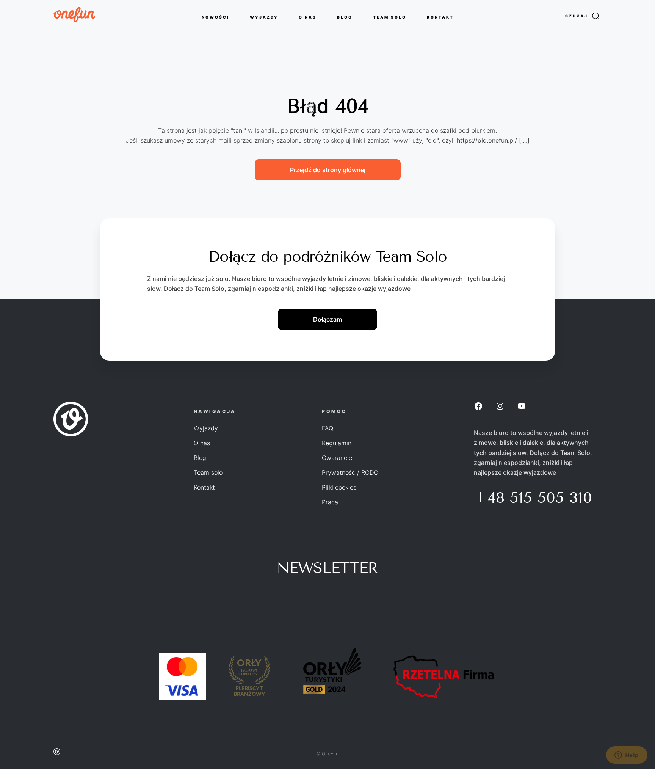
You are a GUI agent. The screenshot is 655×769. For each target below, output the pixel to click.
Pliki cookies (339, 487)
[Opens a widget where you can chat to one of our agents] (626, 755)
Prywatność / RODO (350, 472)
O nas (202, 443)
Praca (330, 502)
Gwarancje (337, 457)
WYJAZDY (264, 16)
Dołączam (327, 319)
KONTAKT (440, 16)
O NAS (308, 16)
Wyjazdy (206, 428)
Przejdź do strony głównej (327, 170)
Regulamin (336, 443)
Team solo (208, 472)
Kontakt (204, 487)
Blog (200, 457)
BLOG (345, 16)
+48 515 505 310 (533, 498)
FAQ (327, 428)
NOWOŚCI (215, 16)
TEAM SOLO (389, 16)
